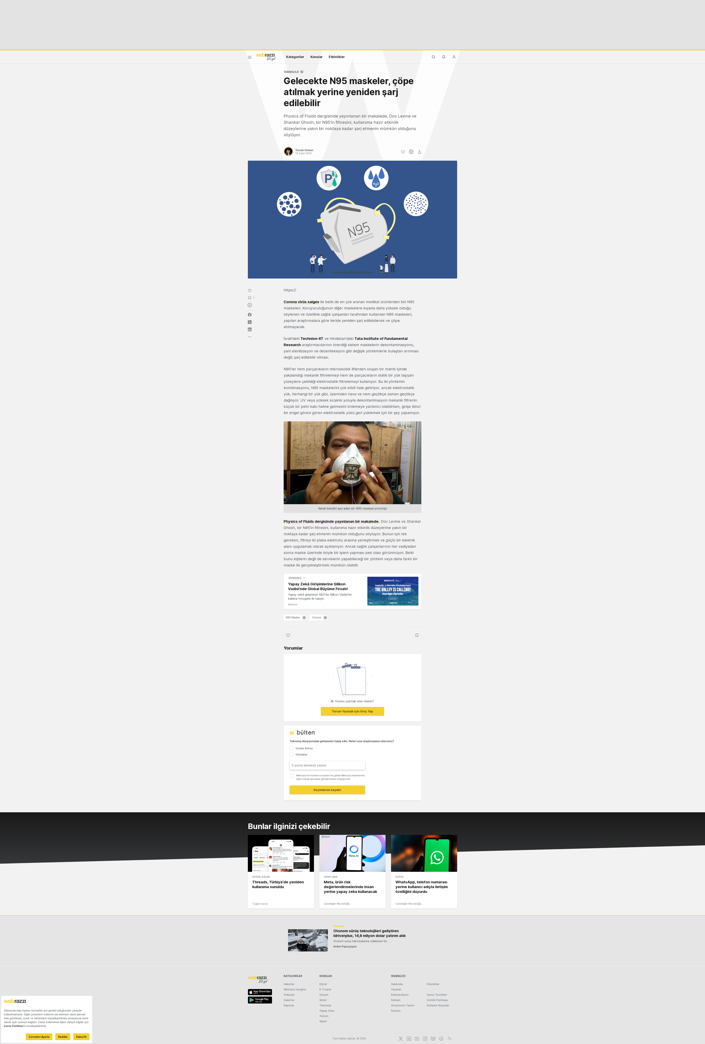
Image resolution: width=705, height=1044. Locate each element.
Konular (316, 57)
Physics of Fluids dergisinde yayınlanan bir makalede (331, 521)
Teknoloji (291, 71)
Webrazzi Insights (295, 989)
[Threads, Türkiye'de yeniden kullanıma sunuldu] (281, 853)
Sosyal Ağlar (261, 876)
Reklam (395, 1000)
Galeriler (289, 1000)
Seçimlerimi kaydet (327, 790)
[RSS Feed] (449, 1038)
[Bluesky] (433, 1038)
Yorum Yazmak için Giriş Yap (352, 711)
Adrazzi (292, 604)
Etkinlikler (337, 57)
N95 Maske (293, 617)
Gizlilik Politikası (437, 1000)
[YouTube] (416, 1038)
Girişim (323, 994)
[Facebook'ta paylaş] (250, 315)
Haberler (289, 984)
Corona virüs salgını (301, 302)
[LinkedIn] (408, 1038)
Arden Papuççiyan (345, 946)
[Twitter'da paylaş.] (250, 322)
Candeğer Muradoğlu (337, 903)
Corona (316, 617)
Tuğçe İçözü (259, 903)
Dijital (399, 876)
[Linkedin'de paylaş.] (250, 329)
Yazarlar (396, 989)
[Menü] (250, 58)
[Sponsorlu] (392, 591)
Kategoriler (295, 57)
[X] (400, 1038)
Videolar (289, 994)
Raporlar (289, 1005)
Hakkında (397, 984)
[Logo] (266, 57)
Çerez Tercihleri (437, 994)
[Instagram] (424, 1038)
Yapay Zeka (330, 876)
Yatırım (323, 1016)
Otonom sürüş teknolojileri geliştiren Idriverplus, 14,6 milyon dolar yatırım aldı (369, 933)
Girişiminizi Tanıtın (403, 1005)
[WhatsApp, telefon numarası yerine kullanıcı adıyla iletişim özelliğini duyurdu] (424, 853)
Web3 (323, 1021)
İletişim (396, 1010)
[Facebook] (441, 1038)
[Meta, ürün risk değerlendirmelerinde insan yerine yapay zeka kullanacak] (352, 853)
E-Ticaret (325, 989)
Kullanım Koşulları (438, 1005)
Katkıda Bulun (399, 994)
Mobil (323, 1000)
